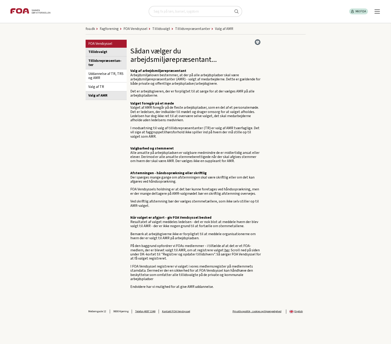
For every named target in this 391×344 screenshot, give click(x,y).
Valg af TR (96, 86)
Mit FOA (361, 11)
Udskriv (257, 42)
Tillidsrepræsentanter (104, 62)
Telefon (145, 311)
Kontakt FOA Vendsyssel (176, 311)
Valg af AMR (98, 95)
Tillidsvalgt (97, 51)
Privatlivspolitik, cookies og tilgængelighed (257, 311)
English (298, 311)
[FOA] (30, 11)
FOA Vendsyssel (100, 43)
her (226, 250)
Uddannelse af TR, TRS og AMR (105, 75)
